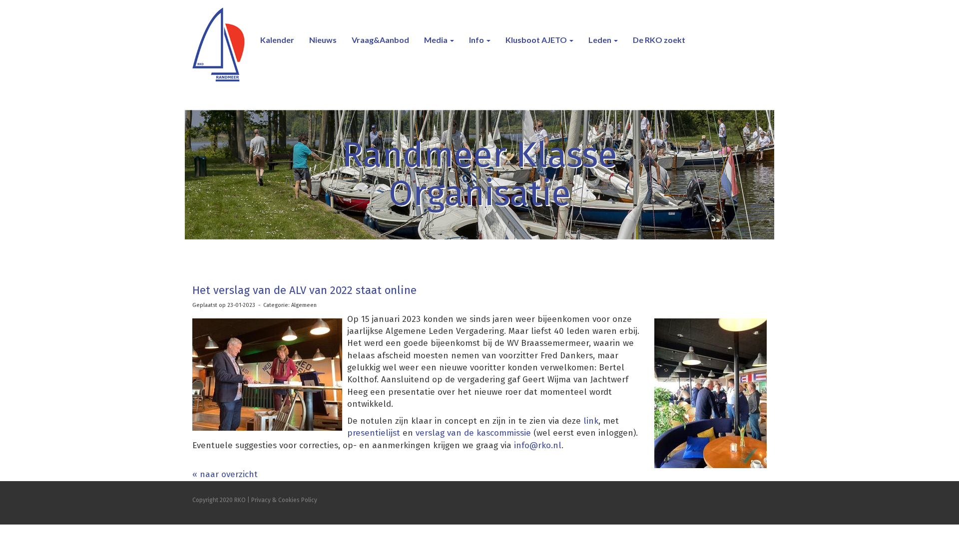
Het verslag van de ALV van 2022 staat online (304, 290)
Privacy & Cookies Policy (284, 500)
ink (592, 421)
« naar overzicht (225, 474)
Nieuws (323, 39)
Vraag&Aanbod (380, 39)
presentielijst (375, 433)
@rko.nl (537, 445)
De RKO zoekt (659, 39)
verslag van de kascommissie (473, 433)
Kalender (277, 39)
